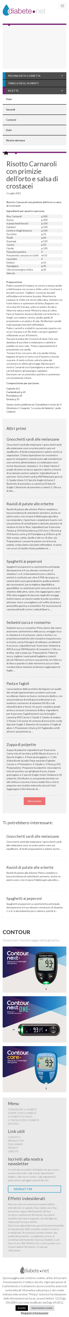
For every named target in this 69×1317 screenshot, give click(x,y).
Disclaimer (15, 1144)
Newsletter (16, 1140)
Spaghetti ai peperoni (24, 561)
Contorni (11, 119)
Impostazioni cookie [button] (41, 1308)
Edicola (13, 1123)
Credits (13, 1151)
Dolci (9, 130)
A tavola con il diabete (23, 1120)
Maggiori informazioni (34, 1313)
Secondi (10, 109)
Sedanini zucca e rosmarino (29, 622)
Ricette (13, 90)
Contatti (14, 1137)
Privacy (13, 1147)
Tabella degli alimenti (23, 83)
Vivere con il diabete (22, 1112)
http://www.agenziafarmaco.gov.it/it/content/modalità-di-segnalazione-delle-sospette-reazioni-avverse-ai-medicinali (36, 1229)
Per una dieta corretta (24, 75)
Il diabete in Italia (20, 1116)
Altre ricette (34, 801)
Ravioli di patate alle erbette (30, 503)
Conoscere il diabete (22, 1109)
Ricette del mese (15, 140)
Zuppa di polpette (21, 744)
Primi (9, 99)
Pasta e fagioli (18, 683)
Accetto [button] (22, 1308)
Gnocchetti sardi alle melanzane (33, 439)
